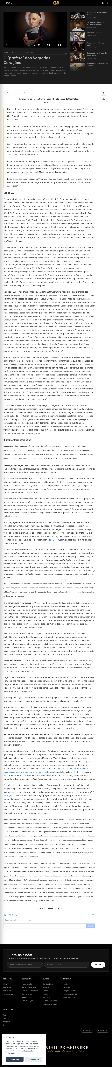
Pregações (66, 987)
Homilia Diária (9, 52)
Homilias (65, 984)
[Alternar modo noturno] (103, 3)
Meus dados (7, 987)
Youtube (5, 1015)
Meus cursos (7, 991)
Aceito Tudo (14, 1059)
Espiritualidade (48, 984)
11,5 (7, 796)
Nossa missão (27, 984)
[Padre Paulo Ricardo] (56, 3)
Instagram (6, 1022)
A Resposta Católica (69, 991)
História (45, 994)
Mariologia (46, 997)
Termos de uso (27, 994)
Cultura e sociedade (50, 1001)
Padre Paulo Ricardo (29, 987)
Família (45, 991)
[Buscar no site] (107, 3)
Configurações (33, 1059)
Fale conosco (26, 997)
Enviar (98, 964)
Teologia (46, 987)
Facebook (6, 1018)
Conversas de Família (69, 994)
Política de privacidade (30, 991)
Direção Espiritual (68, 997)
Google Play (104, 1030)
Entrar (5, 984)
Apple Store (88, 1030)
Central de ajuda (27, 1001)
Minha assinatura (9, 994)
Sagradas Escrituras (50, 1004)
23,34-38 (53, 540)
